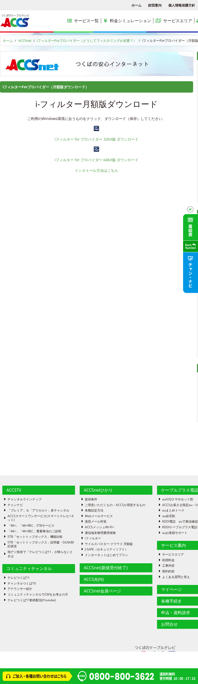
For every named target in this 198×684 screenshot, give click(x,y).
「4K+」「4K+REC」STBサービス (30, 526)
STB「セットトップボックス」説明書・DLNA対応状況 (40, 544)
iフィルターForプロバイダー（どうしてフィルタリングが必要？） (87, 40)
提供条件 (91, 499)
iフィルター (93, 538)
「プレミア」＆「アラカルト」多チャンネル (38, 510)
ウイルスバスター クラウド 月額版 (109, 544)
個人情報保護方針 (181, 5)
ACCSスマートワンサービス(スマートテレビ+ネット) (40, 518)
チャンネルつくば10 (21, 583)
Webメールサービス (99, 516)
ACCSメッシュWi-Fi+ (99, 527)
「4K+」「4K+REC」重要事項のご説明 (34, 531)
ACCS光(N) (94, 579)
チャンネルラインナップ (24, 499)
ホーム (136, 5)
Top (185, 671)
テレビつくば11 (18, 578)
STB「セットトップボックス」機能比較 (35, 537)
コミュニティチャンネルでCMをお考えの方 (37, 594)
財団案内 (155, 5)
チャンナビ (15, 505)
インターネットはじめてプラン (106, 555)
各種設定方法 (94, 510)
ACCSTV (13, 490)
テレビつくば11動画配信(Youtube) (31, 600)
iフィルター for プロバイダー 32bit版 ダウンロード (96, 139)
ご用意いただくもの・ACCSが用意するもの (115, 505)
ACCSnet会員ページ (102, 591)
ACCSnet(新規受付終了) (106, 568)
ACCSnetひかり (98, 490)
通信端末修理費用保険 (100, 533)
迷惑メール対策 (95, 521)
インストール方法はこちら (96, 170)
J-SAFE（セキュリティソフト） (106, 549)
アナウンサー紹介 (19, 589)
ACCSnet (24, 40)
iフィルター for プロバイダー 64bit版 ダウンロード (96, 159)
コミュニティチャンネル (29, 568)
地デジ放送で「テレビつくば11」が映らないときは (40, 554)
